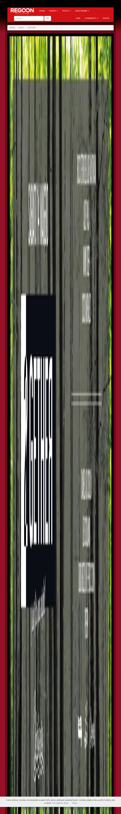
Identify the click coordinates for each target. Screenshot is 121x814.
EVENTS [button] (53, 11)
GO (47, 18)
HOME (42, 11)
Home (12, 27)
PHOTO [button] (65, 11)
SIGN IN (106, 18)
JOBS (78, 18)
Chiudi (74, 803)
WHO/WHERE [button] (81, 11)
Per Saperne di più (60, 803)
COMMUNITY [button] (91, 18)
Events (21, 27)
